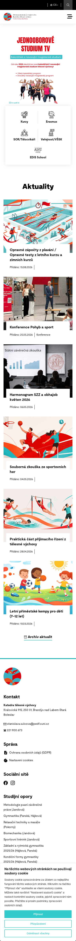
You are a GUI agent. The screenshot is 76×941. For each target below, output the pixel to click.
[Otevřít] (69, 16)
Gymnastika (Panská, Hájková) (23, 815)
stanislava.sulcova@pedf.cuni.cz (28, 723)
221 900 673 (14, 730)
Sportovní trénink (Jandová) (22, 839)
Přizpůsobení (38, 923)
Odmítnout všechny (38, 933)
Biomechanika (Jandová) (19, 833)
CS (55, 5)
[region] (38, 902)
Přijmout (38, 914)
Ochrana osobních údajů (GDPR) (30, 752)
